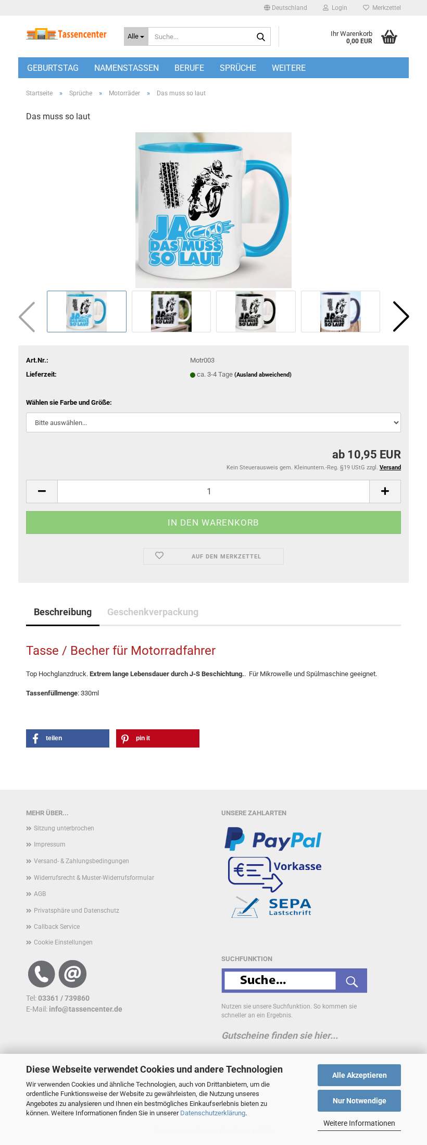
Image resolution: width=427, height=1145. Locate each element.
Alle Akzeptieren (359, 1075)
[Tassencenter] (67, 34)
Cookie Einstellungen (63, 942)
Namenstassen (126, 68)
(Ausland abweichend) (263, 374)
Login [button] (338, 7)
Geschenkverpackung (152, 611)
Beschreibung (63, 611)
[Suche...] (261, 37)
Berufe (189, 68)
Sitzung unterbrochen (64, 828)
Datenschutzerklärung (212, 1113)
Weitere (289, 68)
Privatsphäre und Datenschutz (76, 910)
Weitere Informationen (359, 1123)
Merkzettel (385, 7)
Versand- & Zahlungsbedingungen (81, 861)
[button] (285, 8)
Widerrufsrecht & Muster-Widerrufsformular (94, 877)
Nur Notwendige (359, 1101)
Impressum (50, 844)
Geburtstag (53, 68)
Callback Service (57, 926)
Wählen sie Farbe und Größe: (69, 402)
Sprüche (238, 68)
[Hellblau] (213, 210)
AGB (40, 894)
